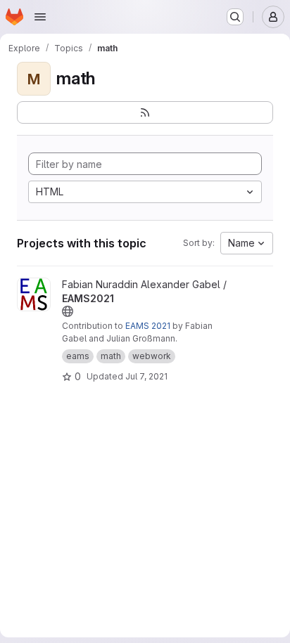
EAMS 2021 (147, 325)
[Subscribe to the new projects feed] (145, 112)
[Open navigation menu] (40, 17)
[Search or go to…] (235, 16)
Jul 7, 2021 (146, 376)
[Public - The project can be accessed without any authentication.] (67, 311)
